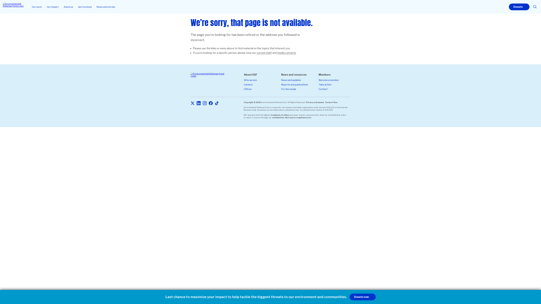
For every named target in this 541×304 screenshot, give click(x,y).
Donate (518, 6)
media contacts (286, 52)
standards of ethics (280, 115)
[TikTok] (217, 103)
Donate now (361, 296)
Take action (325, 84)
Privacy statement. (315, 102)
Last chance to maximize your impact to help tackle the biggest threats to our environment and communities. (256, 297)
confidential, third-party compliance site (291, 118)
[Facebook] (211, 103)
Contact (323, 89)
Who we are (250, 80)
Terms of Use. (331, 102)
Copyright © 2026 (252, 102)
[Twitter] (193, 103)
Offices (248, 89)
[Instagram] (205, 103)
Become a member (329, 80)
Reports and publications (294, 84)
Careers (248, 84)
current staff (264, 52)
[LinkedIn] (199, 103)
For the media (288, 89)
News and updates (291, 80)
